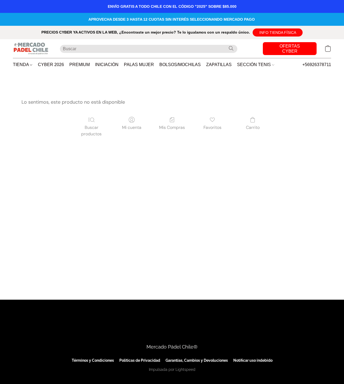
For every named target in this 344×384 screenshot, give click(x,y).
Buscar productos (91, 131)
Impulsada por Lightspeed (172, 369)
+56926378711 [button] (316, 64)
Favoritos (212, 127)
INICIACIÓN (107, 64)
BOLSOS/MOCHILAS (180, 64)
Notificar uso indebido (253, 360)
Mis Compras (172, 127)
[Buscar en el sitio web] (231, 48)
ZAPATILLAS (219, 64)
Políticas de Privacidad (139, 360)
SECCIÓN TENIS (254, 64)
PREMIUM (79, 64)
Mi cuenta (131, 127)
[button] (278, 32)
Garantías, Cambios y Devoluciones (197, 360)
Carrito (253, 127)
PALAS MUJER (139, 64)
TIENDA (21, 64)
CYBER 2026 (51, 64)
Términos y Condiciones (93, 360)
